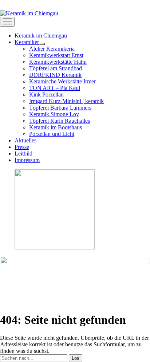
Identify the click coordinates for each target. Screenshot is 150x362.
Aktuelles (25, 140)
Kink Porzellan (46, 94)
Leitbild (23, 153)
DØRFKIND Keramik (55, 75)
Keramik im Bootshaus (55, 127)
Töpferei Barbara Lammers (60, 108)
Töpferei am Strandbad (55, 68)
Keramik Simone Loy (54, 114)
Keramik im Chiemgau (41, 35)
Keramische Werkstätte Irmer (62, 81)
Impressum (27, 160)
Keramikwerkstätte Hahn (58, 62)
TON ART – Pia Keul (54, 88)
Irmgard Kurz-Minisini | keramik (66, 101)
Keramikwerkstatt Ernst (56, 55)
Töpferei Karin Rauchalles (59, 121)
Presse (22, 147)
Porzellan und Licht (51, 134)
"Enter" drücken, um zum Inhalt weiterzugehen (54, 3)
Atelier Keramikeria (52, 49)
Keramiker (27, 42)
